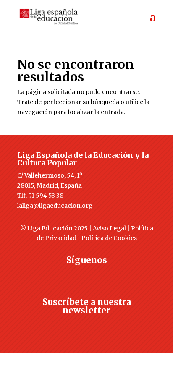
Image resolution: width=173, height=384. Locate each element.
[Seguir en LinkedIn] (120, 275)
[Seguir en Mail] (86, 325)
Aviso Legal (109, 228)
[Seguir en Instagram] (86, 275)
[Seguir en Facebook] (53, 275)
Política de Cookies (109, 238)
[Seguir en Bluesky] (103, 275)
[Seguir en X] (69, 275)
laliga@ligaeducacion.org (55, 205)
